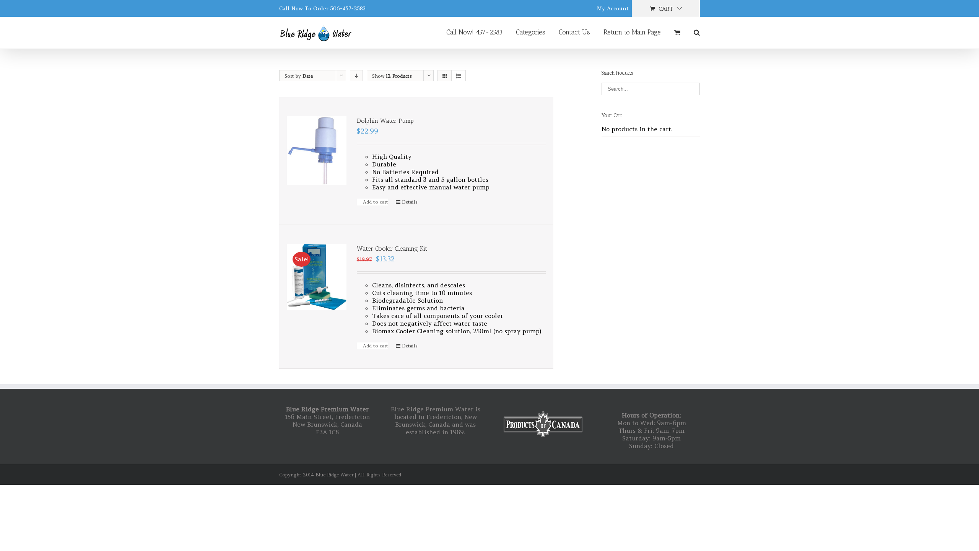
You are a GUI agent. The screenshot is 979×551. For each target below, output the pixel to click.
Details (410, 202)
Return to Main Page (632, 32)
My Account (613, 8)
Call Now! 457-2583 (474, 32)
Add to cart (375, 202)
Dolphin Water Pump (385, 120)
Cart (666, 8)
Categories (530, 32)
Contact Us (574, 32)
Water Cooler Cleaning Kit (392, 248)
